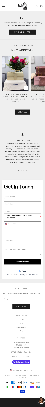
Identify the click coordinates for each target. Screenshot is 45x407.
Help (21, 331)
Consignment (21, 327)
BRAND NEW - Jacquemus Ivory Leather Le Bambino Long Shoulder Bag (15, 96)
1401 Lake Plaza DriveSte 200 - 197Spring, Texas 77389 (21, 345)
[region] (22, 149)
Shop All (21, 319)
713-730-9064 (25, 357)
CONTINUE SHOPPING (22, 32)
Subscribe (21, 307)
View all (22, 112)
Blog (21, 323)
